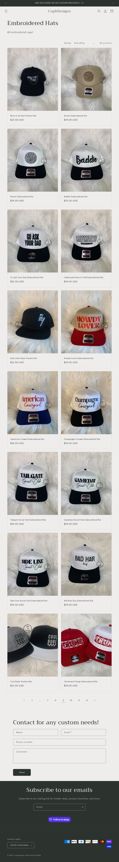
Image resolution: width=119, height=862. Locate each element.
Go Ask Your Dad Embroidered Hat (26, 277)
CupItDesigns (19, 855)
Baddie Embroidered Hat (76, 197)
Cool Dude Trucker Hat (21, 681)
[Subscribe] (82, 807)
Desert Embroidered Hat (75, 116)
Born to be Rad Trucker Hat (23, 116)
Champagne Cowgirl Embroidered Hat (82, 439)
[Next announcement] (113, 3)
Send (22, 772)
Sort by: (67, 43)
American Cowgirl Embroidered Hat (27, 439)
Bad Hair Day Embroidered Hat (78, 601)
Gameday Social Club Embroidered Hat (82, 520)
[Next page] (95, 700)
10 (71, 700)
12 (87, 700)
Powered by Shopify (33, 855)
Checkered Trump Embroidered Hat (81, 681)
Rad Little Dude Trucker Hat (23, 358)
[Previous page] (24, 700)
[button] (6, 11)
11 (79, 700)
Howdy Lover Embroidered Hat (78, 358)
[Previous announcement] (5, 3)
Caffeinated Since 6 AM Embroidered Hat (83, 277)
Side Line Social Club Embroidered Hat (28, 601)
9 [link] (63, 700)
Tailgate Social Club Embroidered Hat (28, 520)
